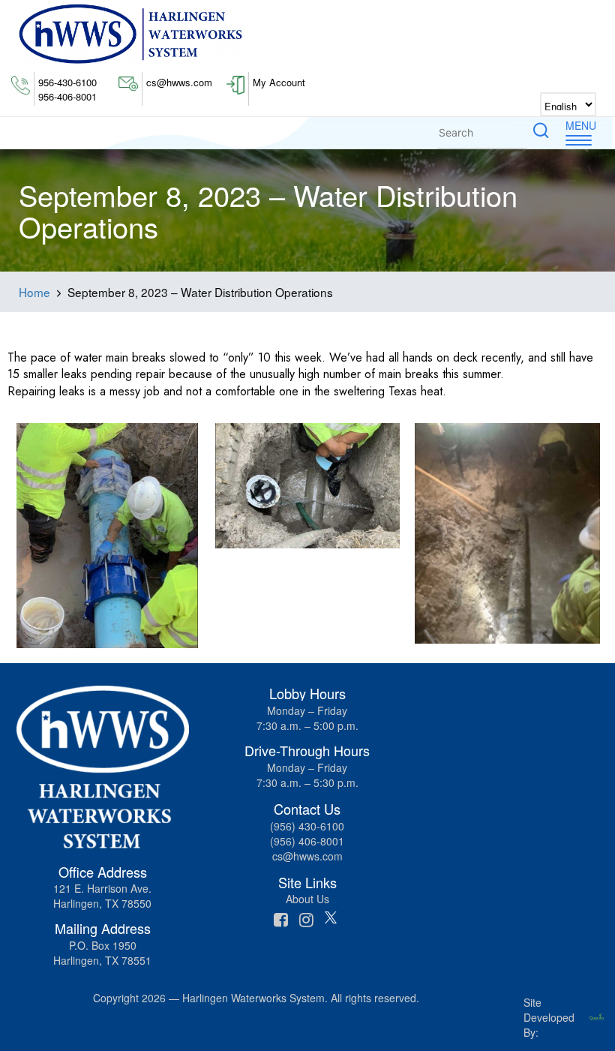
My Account (279, 82)
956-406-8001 (67, 97)
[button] (540, 133)
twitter (333, 920)
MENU (581, 125)
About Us (307, 898)
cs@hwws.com (179, 82)
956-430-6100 (67, 82)
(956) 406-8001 (307, 840)
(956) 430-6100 (307, 825)
